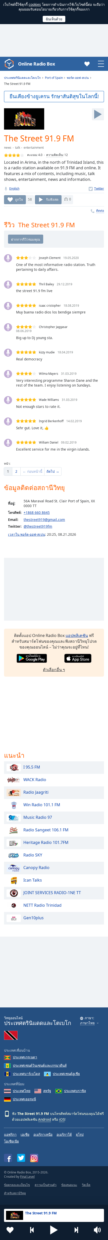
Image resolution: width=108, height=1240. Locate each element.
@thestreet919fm (38, 526)
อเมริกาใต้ (64, 1134)
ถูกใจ (19, 199)
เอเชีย (25, 1134)
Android (44, 1119)
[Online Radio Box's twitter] (21, 1158)
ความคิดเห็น (54, 155)
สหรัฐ (47, 1090)
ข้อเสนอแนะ (69, 1185)
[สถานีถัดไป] (76, 1230)
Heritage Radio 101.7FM (46, 842)
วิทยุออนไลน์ (37, 1020)
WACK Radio (34, 780)
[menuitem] (8, 471)
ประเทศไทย (21, 1090)
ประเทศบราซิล (75, 1090)
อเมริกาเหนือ (42, 1134)
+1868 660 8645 (37, 512)
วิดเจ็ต (86, 1185)
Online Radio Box (36, 64)
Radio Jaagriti (35, 792)
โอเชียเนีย (11, 1141)
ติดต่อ (100, 210)
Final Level (27, 1176)
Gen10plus (33, 918)
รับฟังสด (52, 199)
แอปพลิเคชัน (77, 635)
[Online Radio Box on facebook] (8, 1158)
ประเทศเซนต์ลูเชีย (66, 1073)
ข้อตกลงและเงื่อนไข (17, 1185)
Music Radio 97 (37, 817)
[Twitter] (96, 188)
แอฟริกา (10, 1134)
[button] (54, 1230)
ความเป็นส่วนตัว (46, 1185)
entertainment (34, 147)
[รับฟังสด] (98, 114)
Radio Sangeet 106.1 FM (46, 830)
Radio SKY (32, 855)
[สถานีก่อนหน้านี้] (32, 1230)
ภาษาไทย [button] (87, 1023)
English (14, 188)
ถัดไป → (52, 471)
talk (17, 147)
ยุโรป (80, 1134)
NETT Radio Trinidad (42, 905)
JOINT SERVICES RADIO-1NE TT (52, 893)
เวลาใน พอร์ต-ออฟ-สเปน (26, 534)
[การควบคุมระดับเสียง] (98, 1230)
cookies (35, 4)
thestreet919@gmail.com (44, 519)
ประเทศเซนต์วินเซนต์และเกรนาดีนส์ (40, 1065)
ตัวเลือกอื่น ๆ (54, 669)
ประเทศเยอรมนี (24, 1099)
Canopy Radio (36, 868)
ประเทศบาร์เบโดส (26, 1073)
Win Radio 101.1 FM (41, 805)
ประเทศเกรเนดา (25, 1057)
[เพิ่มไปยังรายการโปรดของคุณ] (10, 1230)
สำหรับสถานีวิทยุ (15, 1193)
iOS (62, 1119)
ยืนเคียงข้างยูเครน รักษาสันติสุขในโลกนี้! (54, 96)
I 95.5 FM (31, 767)
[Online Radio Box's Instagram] (34, 1158)
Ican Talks (32, 880)
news (7, 147)
